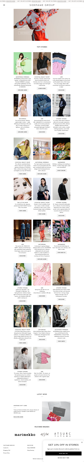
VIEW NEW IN (61, 252)
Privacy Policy (6, 453)
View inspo (61, 341)
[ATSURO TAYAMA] (61, 105)
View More (22, 174)
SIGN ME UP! (63, 453)
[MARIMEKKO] (61, 149)
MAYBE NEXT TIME (63, 457)
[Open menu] (5, 5)
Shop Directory (30, 450)
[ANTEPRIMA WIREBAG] (23, 63)
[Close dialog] (82, 442)
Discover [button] (30, 445)
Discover (61, 133)
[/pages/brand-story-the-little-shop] (64, 434)
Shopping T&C (6, 450)
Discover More (18, 417)
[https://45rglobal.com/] (28, 434)
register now (10, 1)
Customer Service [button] (9, 445)
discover (61, 90)
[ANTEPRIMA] (23, 105)
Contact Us (5, 448)
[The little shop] (23, 189)
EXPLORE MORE (22, 90)
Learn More (42, 88)
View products (25, 33)
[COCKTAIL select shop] (42, 63)
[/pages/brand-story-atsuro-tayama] (46, 435)
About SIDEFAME (31, 448)
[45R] (61, 63)
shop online (61, 170)
